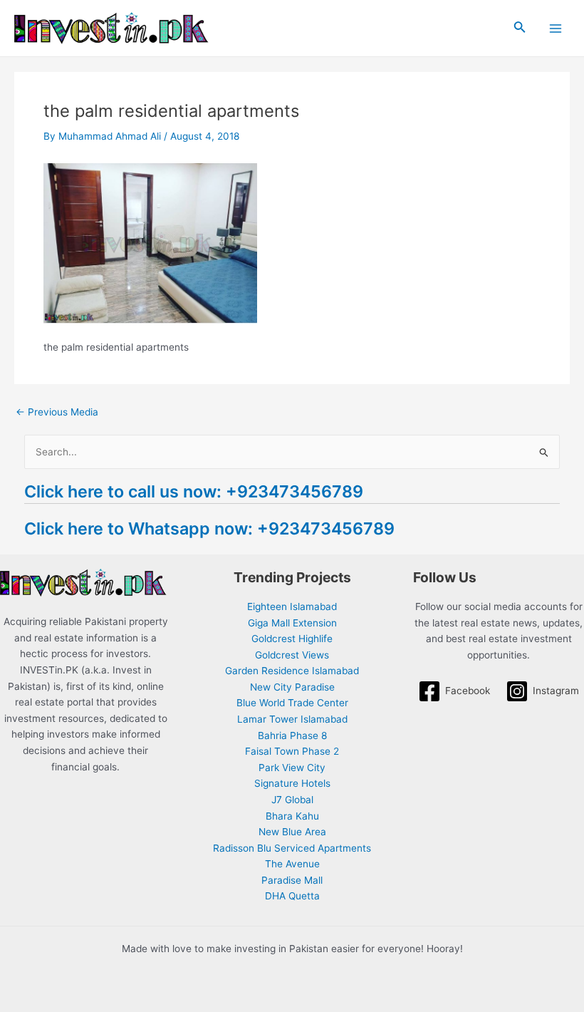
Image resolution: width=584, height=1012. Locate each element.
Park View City (292, 767)
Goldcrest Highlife (292, 638)
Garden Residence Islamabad (292, 670)
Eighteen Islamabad (292, 606)
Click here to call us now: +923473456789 (193, 491)
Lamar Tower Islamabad (292, 719)
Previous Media (57, 413)
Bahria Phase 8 (292, 735)
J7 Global (292, 799)
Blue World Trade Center (292, 702)
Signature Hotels (292, 783)
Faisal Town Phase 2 (292, 751)
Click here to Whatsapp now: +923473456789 (209, 528)
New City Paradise (292, 687)
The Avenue (292, 863)
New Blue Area (292, 831)
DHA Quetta (292, 896)
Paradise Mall (292, 880)
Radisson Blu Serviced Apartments (292, 848)
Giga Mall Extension (292, 623)
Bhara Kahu (292, 816)
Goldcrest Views (292, 655)
